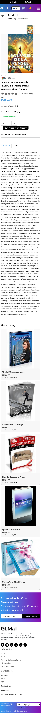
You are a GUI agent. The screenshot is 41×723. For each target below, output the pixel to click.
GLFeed (28, 2)
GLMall (3, 654)
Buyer (3, 678)
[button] (16, 8)
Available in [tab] (16, 146)
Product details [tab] (5, 146)
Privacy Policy (6, 663)
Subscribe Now (31, 616)
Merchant (4, 675)
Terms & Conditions (8, 666)
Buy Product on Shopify (16, 128)
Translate (28, 707)
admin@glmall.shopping (13, 694)
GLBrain (13, 2)
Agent (3, 681)
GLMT (3, 657)
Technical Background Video (11, 660)
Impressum (5, 690)
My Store (17, 19)
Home (10, 19)
